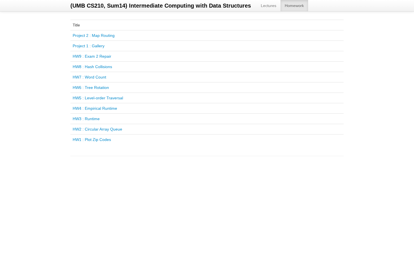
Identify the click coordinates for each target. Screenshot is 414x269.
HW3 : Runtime (86, 118)
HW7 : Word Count (89, 77)
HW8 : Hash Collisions (92, 66)
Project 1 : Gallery (88, 46)
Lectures (268, 5)
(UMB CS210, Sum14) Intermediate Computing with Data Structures (160, 6)
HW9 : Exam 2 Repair (92, 56)
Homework (294, 5)
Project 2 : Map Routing (94, 35)
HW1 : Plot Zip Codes (92, 139)
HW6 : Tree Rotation (91, 87)
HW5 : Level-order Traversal (98, 98)
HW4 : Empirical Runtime (95, 108)
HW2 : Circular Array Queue (97, 129)
